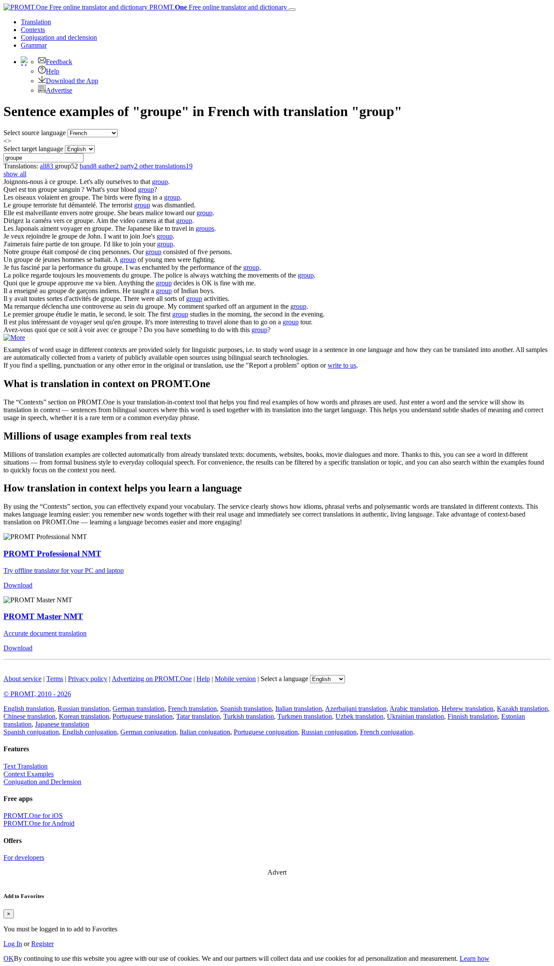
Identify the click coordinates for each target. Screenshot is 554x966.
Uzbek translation (359, 716)
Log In (12, 943)
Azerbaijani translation (356, 708)
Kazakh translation (522, 708)
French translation (192, 708)
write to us (342, 365)
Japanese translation (62, 724)
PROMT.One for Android (38, 823)
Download (17, 585)
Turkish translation (248, 716)
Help (52, 71)
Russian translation (83, 708)
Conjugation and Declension (42, 781)
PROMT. (217, 7)
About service (22, 678)
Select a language (284, 678)
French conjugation (386, 732)
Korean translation (84, 716)
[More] (14, 337)
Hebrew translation (467, 708)
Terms (54, 678)
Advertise (59, 90)
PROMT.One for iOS (33, 815)
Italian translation (298, 708)
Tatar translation (198, 716)
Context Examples (28, 774)
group (160, 181)
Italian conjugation (205, 732)
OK (8, 958)
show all (14, 174)
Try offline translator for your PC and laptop (63, 570)
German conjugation (148, 732)
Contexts (33, 29)
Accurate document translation (45, 633)
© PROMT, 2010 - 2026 (37, 694)
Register (42, 943)
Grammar (34, 45)
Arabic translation (414, 708)
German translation (138, 708)
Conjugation (59, 37)
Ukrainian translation (415, 716)
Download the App (72, 80)
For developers (23, 857)
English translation (28, 708)
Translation (36, 22)
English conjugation (89, 732)
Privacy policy (87, 678)
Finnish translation (473, 716)
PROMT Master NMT (43, 616)
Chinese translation (29, 716)
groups (205, 228)
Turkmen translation (304, 716)
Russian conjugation (329, 732)
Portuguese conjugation (266, 732)
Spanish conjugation (31, 732)
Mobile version (235, 678)
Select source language (34, 132)
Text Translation (25, 766)
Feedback (59, 61)
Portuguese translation (143, 716)
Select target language (33, 148)
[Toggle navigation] (292, 9)
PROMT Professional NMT (52, 553)
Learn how (475, 958)
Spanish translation (246, 708)
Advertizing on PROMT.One (152, 678)
